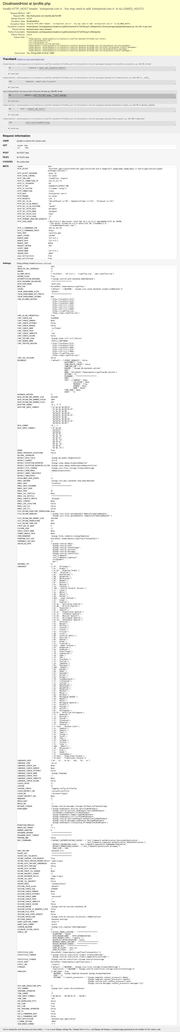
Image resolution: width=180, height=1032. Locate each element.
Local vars (14, 74)
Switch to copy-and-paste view (30, 59)
